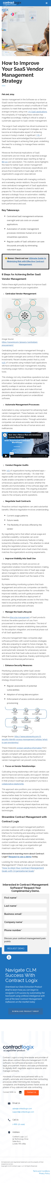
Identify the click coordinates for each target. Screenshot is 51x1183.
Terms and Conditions (41, 1171)
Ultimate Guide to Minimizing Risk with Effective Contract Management (26, 261)
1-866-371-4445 (18, 1124)
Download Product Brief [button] (25, 1011)
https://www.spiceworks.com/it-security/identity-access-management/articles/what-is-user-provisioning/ (25, 739)
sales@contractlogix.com (22, 1109)
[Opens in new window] (20, 1093)
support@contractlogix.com (23, 1112)
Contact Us (31, 1092)
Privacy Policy (44, 1173)
